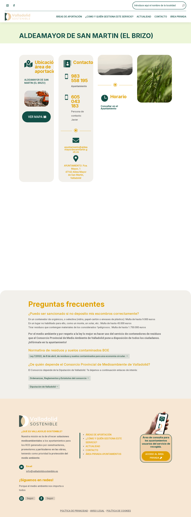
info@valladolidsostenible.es (42, 471)
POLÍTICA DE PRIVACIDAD (74, 510)
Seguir (30, 498)
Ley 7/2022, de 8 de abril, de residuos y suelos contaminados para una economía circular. (77, 356)
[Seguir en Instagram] (7, 5)
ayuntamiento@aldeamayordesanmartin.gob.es (75, 149)
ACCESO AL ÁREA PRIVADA (154, 456)
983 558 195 (79, 78)
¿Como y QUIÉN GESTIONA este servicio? (109, 16)
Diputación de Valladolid (43, 386)
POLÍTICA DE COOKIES (119, 510)
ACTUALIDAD (144, 16)
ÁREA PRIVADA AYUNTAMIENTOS (103, 454)
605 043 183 (75, 101)
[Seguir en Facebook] (14, 5)
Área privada (178, 16)
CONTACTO (160, 16)
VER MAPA (35, 117)
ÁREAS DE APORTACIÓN (69, 16)
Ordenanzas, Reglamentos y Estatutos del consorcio (58, 378)
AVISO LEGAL (97, 510)
